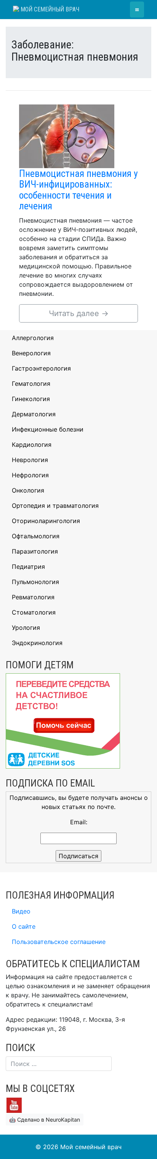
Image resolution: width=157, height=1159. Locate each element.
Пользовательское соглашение (59, 942)
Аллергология (33, 338)
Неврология (30, 460)
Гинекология (31, 399)
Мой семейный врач (49, 9)
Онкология (28, 490)
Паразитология (35, 551)
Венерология (31, 353)
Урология (26, 627)
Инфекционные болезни (47, 429)
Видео (21, 911)
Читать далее (79, 313)
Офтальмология (35, 536)
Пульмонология (35, 582)
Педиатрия (28, 566)
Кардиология (31, 444)
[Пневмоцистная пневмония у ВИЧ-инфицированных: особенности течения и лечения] (66, 136)
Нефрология (30, 475)
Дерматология (34, 414)
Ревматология (33, 597)
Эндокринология (37, 643)
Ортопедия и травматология (55, 505)
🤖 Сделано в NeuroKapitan (44, 1119)
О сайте (23, 926)
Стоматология (34, 612)
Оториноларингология (46, 521)
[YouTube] (14, 1104)
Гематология (31, 383)
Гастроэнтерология (41, 368)
